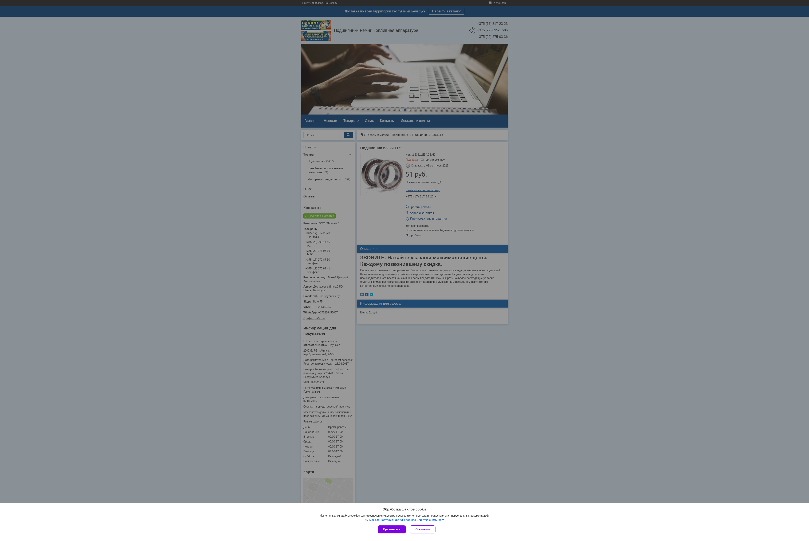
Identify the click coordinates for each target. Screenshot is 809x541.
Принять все (391, 529)
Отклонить (422, 529)
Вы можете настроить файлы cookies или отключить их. (403, 519)
